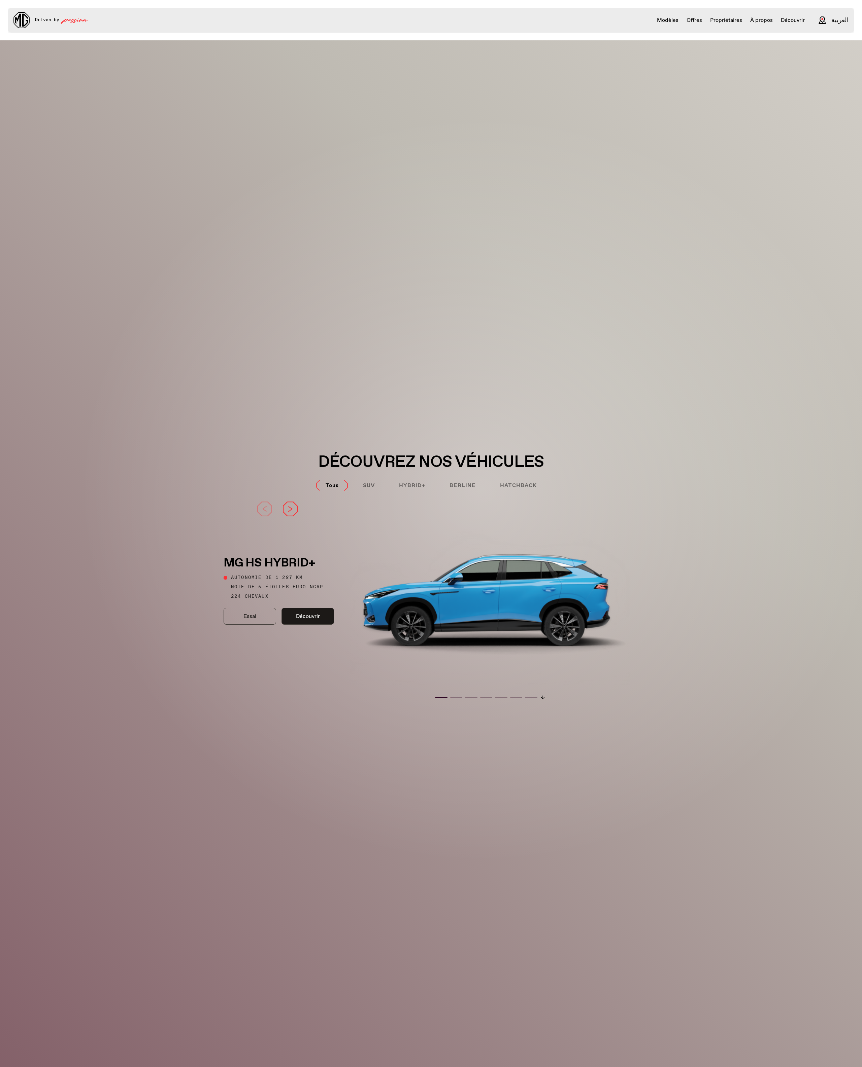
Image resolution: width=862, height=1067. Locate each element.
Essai (249, 616)
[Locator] (822, 20)
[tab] (332, 485)
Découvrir (308, 616)
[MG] (21, 20)
